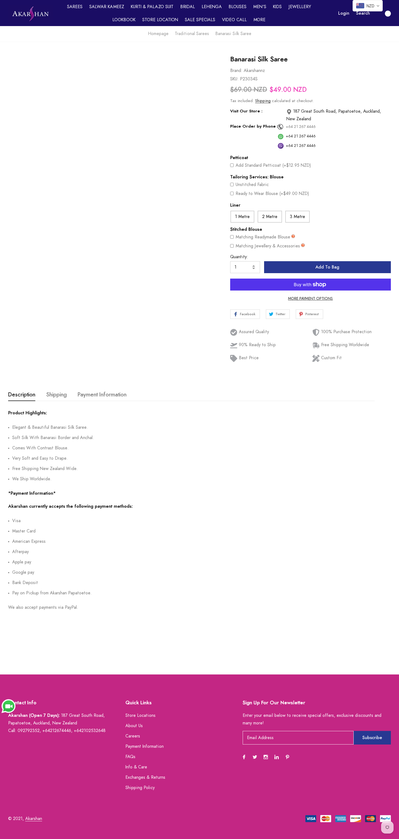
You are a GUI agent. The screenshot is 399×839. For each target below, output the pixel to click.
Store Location (160, 20)
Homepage (158, 33)
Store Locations (140, 715)
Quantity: (239, 257)
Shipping (263, 101)
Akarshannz (254, 70)
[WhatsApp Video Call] (8, 706)
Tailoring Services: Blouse (257, 177)
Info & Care (136, 767)
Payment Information (144, 746)
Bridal (187, 7)
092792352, (29, 730)
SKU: (234, 79)
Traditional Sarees (192, 33)
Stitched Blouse (246, 229)
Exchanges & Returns (145, 777)
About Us (134, 726)
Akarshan (33, 818)
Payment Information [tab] (102, 395)
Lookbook (123, 20)
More (259, 20)
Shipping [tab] (56, 395)
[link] (212, 78)
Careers (132, 736)
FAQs (130, 757)
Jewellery (300, 7)
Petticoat (239, 158)
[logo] (30, 14)
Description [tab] (21, 395)
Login (343, 13)
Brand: (236, 70)
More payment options (310, 299)
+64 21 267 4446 (301, 127)
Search (363, 13)
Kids (277, 7)
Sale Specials (200, 20)
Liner (235, 205)
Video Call (234, 20)
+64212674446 (56, 730)
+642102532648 (90, 730)
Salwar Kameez (106, 7)
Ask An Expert (101, 323)
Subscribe (372, 738)
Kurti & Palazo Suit (152, 7)
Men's (259, 7)
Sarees (75, 7)
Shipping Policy (140, 788)
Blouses (237, 7)
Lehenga (212, 7)
